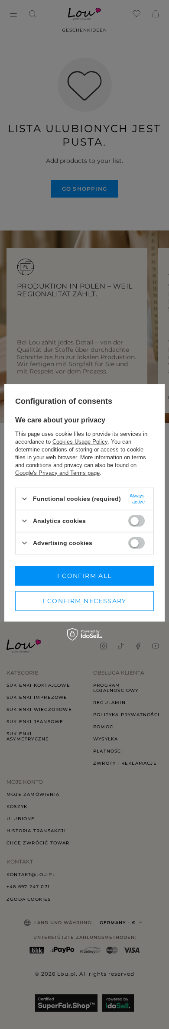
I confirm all (84, 576)
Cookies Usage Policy (79, 441)
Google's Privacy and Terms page (57, 472)
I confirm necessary (84, 601)
